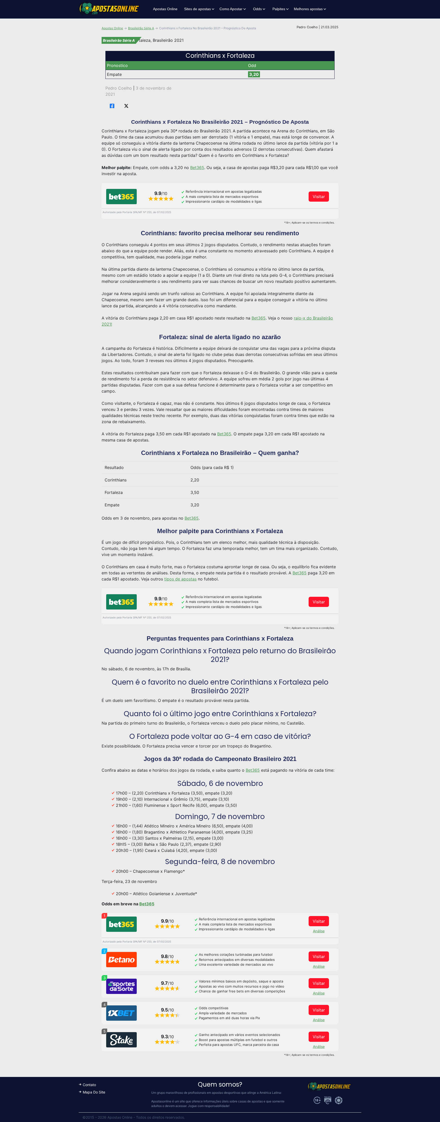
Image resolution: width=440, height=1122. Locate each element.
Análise (319, 931)
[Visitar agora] (121, 196)
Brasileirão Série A (141, 28)
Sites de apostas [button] (197, 9)
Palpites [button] (278, 9)
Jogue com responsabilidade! (208, 1106)
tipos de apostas (180, 578)
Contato (89, 1085)
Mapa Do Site (94, 1092)
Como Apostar (230, 9)
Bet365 (197, 167)
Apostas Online (165, 9)
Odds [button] (257, 9)
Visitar (319, 196)
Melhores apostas (308, 9)
